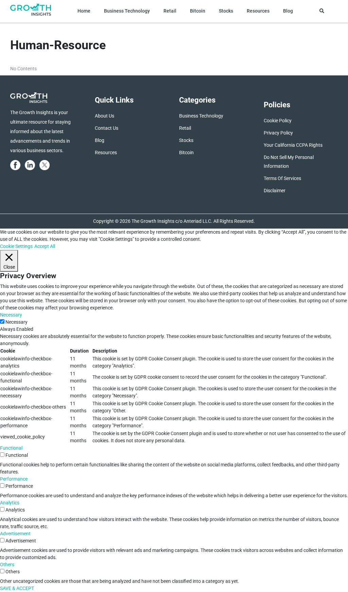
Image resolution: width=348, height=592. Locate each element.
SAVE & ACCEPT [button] (17, 588)
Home (83, 11)
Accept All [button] (44, 246)
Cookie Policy (278, 120)
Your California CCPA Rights (293, 145)
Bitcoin (197, 11)
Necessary (16, 322)
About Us (104, 116)
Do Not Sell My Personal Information (289, 162)
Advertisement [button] (15, 533)
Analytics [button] (9, 502)
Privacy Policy (278, 133)
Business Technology (127, 11)
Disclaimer (274, 190)
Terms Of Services (282, 178)
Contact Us (106, 128)
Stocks (226, 11)
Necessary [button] (11, 315)
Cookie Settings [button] (16, 246)
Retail (169, 11)
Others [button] (7, 564)
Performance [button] (14, 479)
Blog (288, 11)
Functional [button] (11, 448)
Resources (258, 11)
